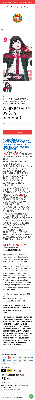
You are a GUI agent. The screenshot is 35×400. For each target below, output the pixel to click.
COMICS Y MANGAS (10, 101)
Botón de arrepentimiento (11, 390)
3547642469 (7, 388)
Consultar (17, 132)
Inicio (5, 97)
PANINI (23, 101)
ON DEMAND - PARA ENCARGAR (14, 99)
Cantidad (5, 123)
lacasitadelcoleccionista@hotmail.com (15, 386)
